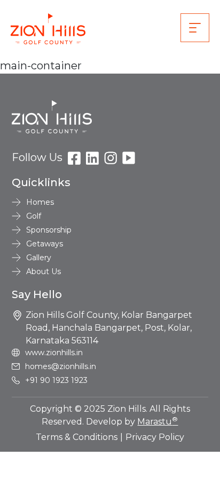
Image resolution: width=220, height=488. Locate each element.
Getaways (44, 244)
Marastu (157, 422)
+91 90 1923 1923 (56, 380)
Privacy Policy (154, 437)
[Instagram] (110, 157)
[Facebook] (74, 157)
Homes (40, 202)
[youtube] (128, 157)
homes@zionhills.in (60, 366)
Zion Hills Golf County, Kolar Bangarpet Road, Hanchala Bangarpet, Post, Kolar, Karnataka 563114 (109, 328)
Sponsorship (49, 230)
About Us (43, 271)
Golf (33, 216)
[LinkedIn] (92, 157)
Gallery (38, 257)
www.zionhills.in (54, 352)
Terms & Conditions (76, 437)
